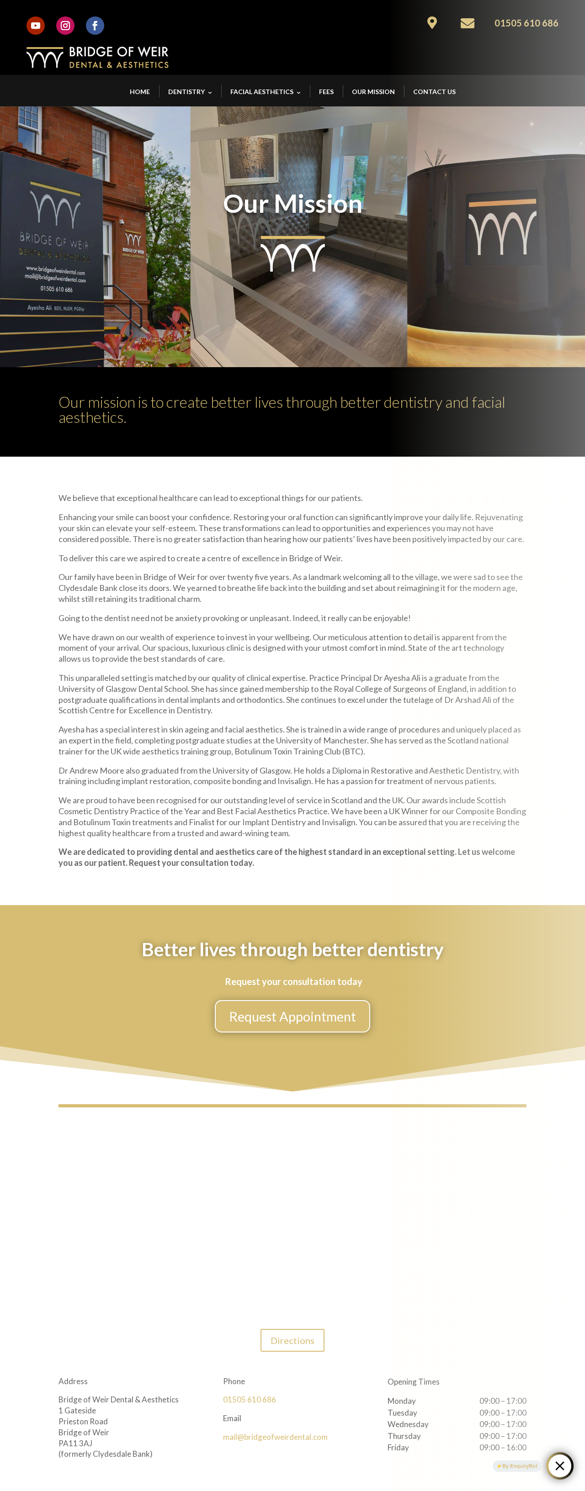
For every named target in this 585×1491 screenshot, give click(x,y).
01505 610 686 (249, 1399)
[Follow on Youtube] (36, 25)
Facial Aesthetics (261, 91)
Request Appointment (292, 1016)
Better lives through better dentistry (293, 950)
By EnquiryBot (519, 1466)
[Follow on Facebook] (95, 25)
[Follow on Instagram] (65, 25)
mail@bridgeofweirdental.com (275, 1437)
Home (140, 91)
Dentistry (186, 91)
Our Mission (373, 91)
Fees (326, 91)
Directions (292, 1340)
